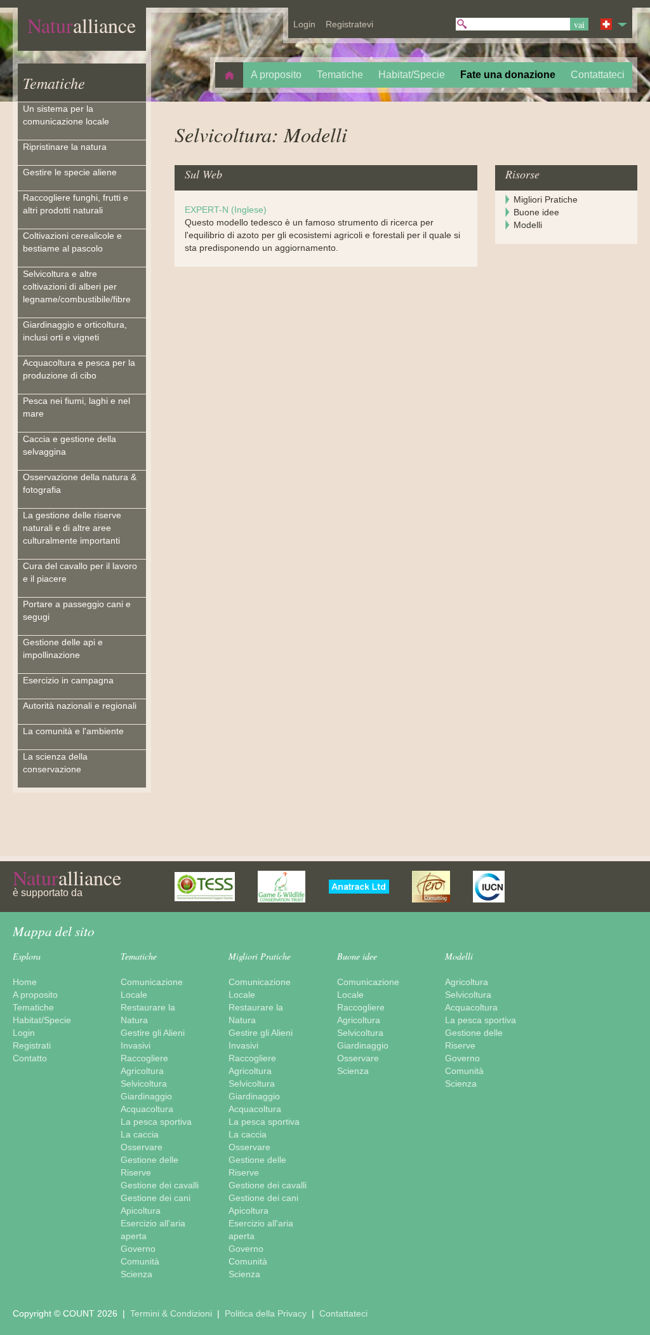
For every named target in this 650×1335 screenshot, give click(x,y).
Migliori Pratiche (546, 199)
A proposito (35, 995)
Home (25, 982)
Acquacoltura (147, 1109)
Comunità (140, 1261)
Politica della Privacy (267, 1313)
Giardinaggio (146, 1096)
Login (24, 1033)
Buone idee (536, 212)
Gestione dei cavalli (160, 1185)
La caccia (140, 1134)
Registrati (32, 1045)
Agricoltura (142, 1071)
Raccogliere (144, 1058)
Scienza (136, 1274)
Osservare (141, 1147)
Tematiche (54, 82)
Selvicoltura (144, 1083)
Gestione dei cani (155, 1198)
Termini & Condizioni (172, 1313)
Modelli (528, 225)
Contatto (30, 1058)
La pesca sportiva (156, 1122)
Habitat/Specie (42, 1020)
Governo (138, 1249)
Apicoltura (141, 1210)
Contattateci (343, 1313)
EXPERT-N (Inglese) (226, 210)
